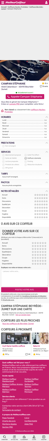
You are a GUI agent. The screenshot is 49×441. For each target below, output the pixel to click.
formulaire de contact (11, 410)
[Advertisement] (24, 35)
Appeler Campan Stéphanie (26, 96)
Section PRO (7, 427)
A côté (34, 439)
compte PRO (14, 104)
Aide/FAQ (28, 424)
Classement (24, 439)
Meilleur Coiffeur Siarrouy (9, 390)
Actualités (14, 439)
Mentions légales (9, 424)
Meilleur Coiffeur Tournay (31, 385)
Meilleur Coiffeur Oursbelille (31, 380)
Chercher (4, 439)
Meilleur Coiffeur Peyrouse (31, 390)
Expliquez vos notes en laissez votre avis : (16, 267)
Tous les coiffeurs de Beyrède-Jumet (18, 324)
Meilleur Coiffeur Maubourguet (9, 380)
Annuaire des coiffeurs (15, 2)
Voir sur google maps (22, 315)
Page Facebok (8, 418)
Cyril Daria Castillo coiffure (13, 346)
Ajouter (43, 439)
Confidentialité (30, 421)
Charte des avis (8, 300)
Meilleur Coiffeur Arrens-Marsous (12, 385)
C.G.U (26, 418)
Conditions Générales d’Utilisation (34, 296)
